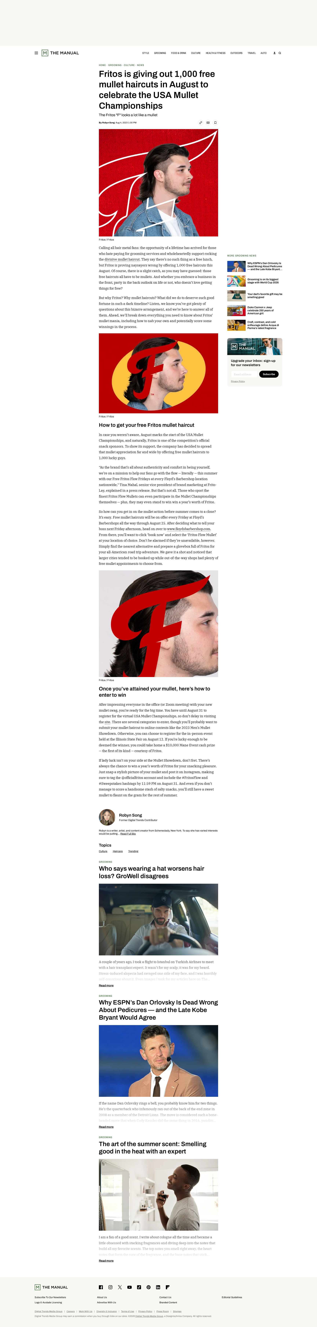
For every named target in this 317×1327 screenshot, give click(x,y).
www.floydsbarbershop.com (188, 529)
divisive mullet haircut (122, 259)
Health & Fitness (215, 53)
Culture (196, 53)
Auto (264, 53)
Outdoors (236, 53)
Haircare (118, 851)
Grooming (160, 53)
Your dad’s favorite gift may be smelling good (264, 295)
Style (145, 53)
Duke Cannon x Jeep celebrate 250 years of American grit (260, 310)
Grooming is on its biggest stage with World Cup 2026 (263, 280)
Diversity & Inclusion (106, 1311)
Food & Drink (178, 53)
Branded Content (168, 1302)
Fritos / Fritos (106, 240)
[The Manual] (60, 53)
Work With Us (85, 1311)
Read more (106, 985)
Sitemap (177, 1311)
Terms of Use (127, 1311)
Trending (133, 851)
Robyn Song (108, 122)
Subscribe (269, 374)
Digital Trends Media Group (48, 1311)
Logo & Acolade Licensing (48, 1302)
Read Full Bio (128, 834)
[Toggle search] (279, 53)
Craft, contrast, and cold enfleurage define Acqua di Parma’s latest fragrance (263, 325)
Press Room (162, 1311)
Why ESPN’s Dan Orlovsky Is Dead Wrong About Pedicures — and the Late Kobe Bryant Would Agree (264, 267)
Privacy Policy (238, 381)
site (107, 722)
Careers (71, 1311)
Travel (252, 53)
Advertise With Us (106, 1302)
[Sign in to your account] (274, 53)
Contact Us (165, 1297)
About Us (102, 1297)
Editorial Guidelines (232, 1297)
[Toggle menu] (36, 53)
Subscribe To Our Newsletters (50, 1297)
